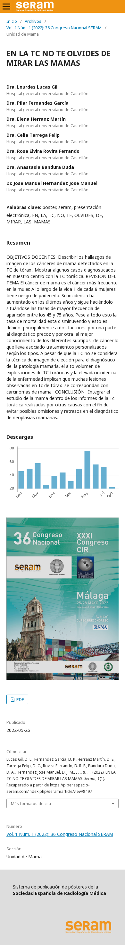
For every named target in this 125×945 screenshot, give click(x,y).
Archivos (33, 21)
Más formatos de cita (31, 803)
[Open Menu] (6, 6)
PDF (19, 699)
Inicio (11, 21)
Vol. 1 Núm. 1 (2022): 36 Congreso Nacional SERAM (54, 27)
